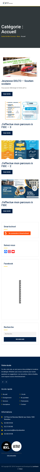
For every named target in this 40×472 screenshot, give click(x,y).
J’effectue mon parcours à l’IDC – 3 (17, 126)
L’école (23, 394)
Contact (23, 404)
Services (5, 401)
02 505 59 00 (8, 423)
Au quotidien (25, 398)
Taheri (21, 469)
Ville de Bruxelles (11, 455)
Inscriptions (6, 404)
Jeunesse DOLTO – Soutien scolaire (17, 82)
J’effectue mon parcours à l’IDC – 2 (17, 165)
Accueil (5, 394)
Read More (7, 94)
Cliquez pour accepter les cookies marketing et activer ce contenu (20, 291)
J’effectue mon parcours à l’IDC (17, 204)
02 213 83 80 (8, 426)
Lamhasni (35, 466)
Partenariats (24, 401)
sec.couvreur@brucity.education (14, 430)
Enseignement (7, 398)
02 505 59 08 (8, 434)
